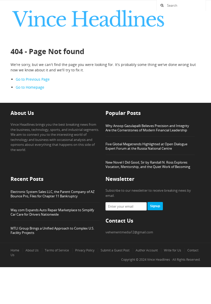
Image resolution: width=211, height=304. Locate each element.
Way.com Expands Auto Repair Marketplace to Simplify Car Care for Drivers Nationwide (52, 212)
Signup (155, 206)
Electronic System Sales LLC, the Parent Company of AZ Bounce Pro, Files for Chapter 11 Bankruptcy (52, 193)
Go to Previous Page (33, 79)
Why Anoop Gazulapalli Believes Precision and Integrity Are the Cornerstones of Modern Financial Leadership (147, 127)
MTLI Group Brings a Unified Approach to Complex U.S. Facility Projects (52, 230)
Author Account (147, 250)
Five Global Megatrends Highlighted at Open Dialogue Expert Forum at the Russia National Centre (146, 146)
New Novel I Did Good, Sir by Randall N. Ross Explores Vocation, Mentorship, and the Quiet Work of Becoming (148, 164)
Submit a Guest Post (115, 250)
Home (15, 250)
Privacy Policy (84, 250)
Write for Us (172, 250)
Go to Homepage (30, 87)
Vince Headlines (158, 259)
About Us (32, 250)
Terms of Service (57, 250)
